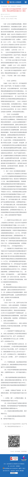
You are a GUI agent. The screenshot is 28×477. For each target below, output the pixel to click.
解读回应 (13, 6)
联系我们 (18, 466)
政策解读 (19, 6)
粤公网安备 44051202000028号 (11, 468)
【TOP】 (12, 451)
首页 (9, 6)
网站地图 (22, 470)
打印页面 (17, 451)
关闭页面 (24, 451)
